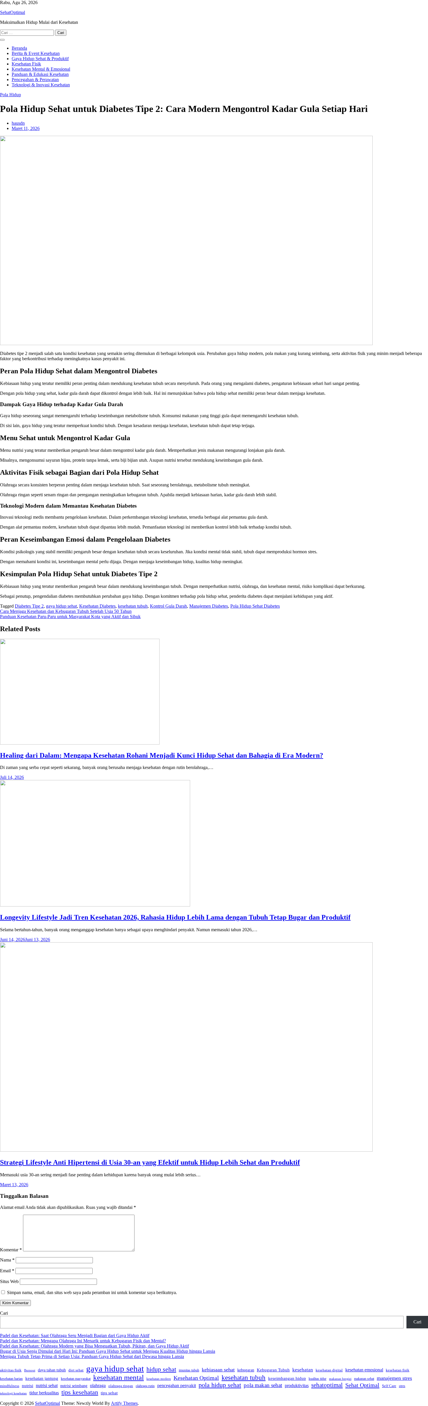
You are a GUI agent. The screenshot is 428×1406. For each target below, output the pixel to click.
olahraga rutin (145, 1386)
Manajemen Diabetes (208, 606)
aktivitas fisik (11, 1370)
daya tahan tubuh (52, 1370)
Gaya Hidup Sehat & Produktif (40, 58)
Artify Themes (124, 1403)
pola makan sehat (263, 1385)
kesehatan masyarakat (76, 1379)
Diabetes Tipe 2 (29, 606)
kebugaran (245, 1370)
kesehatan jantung (41, 1378)
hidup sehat (161, 1369)
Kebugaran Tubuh (273, 1370)
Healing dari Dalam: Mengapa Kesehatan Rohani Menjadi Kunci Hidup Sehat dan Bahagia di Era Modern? (161, 755)
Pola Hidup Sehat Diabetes (255, 606)
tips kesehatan (79, 1392)
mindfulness (9, 1386)
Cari (4, 1313)
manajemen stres (394, 1378)
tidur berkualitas (44, 1392)
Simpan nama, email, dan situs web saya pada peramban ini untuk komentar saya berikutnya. (92, 1292)
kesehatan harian (11, 1379)
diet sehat (76, 1370)
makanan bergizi (340, 1378)
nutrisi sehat (47, 1385)
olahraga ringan (120, 1386)
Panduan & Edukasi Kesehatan (40, 74)
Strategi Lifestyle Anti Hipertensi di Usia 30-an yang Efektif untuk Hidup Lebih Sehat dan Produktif (150, 1162)
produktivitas (297, 1385)
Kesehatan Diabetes (97, 606)
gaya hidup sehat (61, 606)
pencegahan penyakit (176, 1385)
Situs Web (9, 1281)
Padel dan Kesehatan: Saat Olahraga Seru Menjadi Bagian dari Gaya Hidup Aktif (74, 1335)
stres (402, 1386)
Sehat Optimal (362, 1385)
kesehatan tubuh (133, 606)
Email (7, 1270)
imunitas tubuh (189, 1370)
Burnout (29, 1370)
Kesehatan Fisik (26, 63)
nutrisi (27, 1385)
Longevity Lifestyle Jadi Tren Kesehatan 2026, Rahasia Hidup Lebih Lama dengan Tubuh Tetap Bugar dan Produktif (175, 917)
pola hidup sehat (220, 1385)
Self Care (389, 1386)
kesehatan (302, 1370)
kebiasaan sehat (218, 1370)
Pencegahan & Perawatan (35, 79)
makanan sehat (364, 1379)
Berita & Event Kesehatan (36, 53)
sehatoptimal (327, 1385)
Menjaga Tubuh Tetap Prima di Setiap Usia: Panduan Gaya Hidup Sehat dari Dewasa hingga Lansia (92, 1356)
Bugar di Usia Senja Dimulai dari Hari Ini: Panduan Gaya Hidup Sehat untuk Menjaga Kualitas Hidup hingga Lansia (107, 1351)
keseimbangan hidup (287, 1378)
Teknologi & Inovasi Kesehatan (41, 84)
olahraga (98, 1385)
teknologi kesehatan (13, 1393)
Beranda (19, 48)
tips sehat (109, 1392)
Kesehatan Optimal (196, 1378)
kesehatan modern (158, 1378)
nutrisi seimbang (73, 1386)
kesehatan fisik (397, 1370)
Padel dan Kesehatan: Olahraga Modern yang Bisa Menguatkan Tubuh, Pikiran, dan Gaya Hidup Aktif (94, 1345)
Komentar (11, 1249)
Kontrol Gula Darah (168, 606)
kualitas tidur (317, 1379)
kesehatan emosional (364, 1369)
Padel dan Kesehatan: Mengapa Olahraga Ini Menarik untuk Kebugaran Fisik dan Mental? (83, 1340)
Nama (7, 1259)
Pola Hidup (10, 94)
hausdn (18, 123)
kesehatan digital (329, 1370)
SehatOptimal (12, 12)
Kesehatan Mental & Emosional (41, 69)
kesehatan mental (118, 1377)
